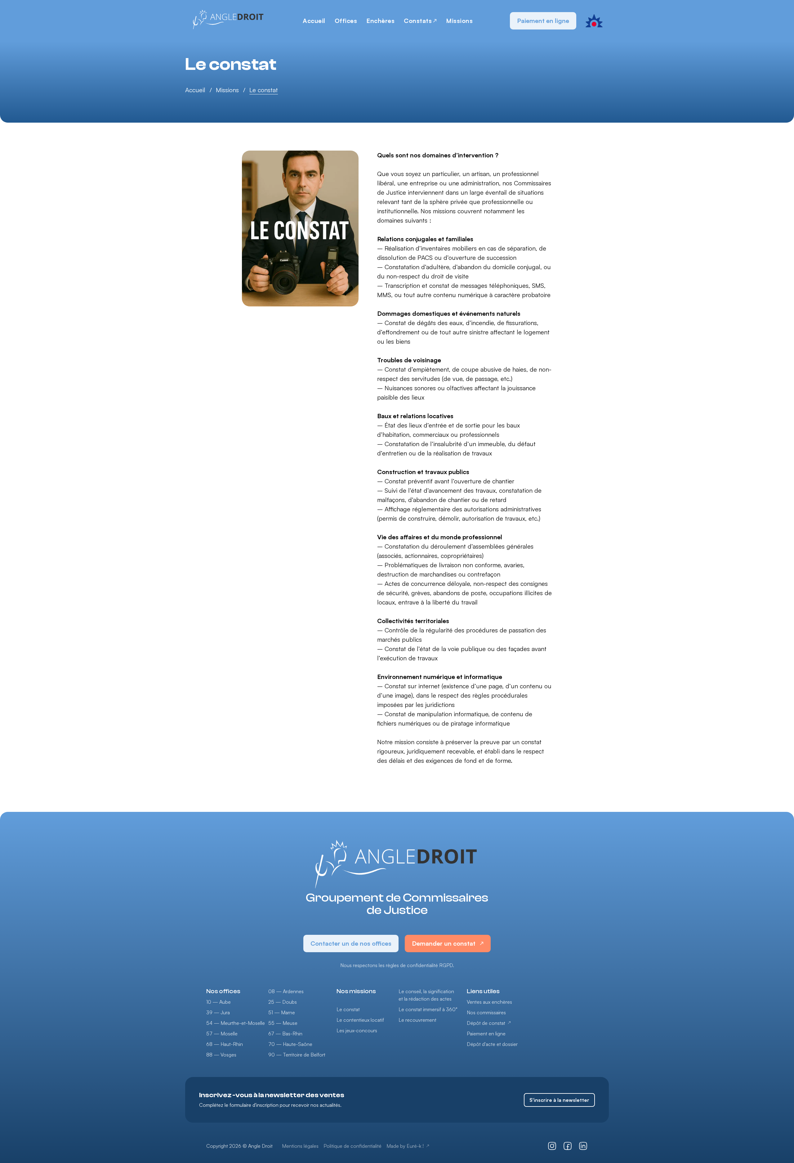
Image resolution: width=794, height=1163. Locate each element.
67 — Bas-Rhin (285, 1033)
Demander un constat (443, 943)
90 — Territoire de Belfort (296, 1055)
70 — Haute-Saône (290, 1044)
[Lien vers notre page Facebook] (567, 1146)
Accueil (314, 21)
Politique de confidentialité (352, 1146)
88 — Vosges (221, 1055)
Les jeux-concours (357, 1030)
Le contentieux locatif (360, 1020)
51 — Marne (281, 1012)
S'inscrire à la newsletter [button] (559, 1100)
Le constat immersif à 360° (428, 1009)
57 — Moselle (222, 1033)
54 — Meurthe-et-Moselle (235, 1023)
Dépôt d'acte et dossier (492, 1044)
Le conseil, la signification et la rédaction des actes (426, 995)
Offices (346, 21)
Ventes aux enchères (489, 1002)
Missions (459, 21)
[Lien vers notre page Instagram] (552, 1146)
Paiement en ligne (543, 21)
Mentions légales (300, 1146)
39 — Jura (218, 1012)
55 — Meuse (282, 1023)
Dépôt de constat (486, 1023)
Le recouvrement (417, 1020)
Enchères (380, 21)
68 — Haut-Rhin (224, 1044)
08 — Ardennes (286, 991)
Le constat (348, 1009)
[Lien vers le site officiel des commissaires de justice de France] (594, 20)
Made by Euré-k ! (405, 1146)
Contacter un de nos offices (350, 943)
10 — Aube (218, 1002)
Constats (418, 21)
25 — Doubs (282, 1002)
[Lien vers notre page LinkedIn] (583, 1146)
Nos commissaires (486, 1012)
